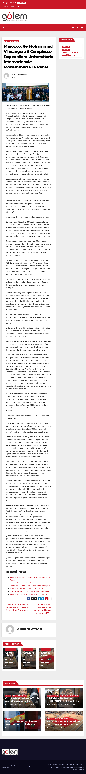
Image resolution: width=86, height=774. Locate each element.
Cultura (56, 695)
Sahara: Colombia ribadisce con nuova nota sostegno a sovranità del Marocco (63, 724)
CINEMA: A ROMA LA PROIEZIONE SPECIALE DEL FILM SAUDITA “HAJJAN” (63, 701)
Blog (67, 764)
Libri (62, 695)
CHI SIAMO (5, 6)
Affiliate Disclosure (58, 764)
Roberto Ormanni (20, 75)
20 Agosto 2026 (12, 704)
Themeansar (5, 768)
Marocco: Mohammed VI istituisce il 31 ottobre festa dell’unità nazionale (17, 607)
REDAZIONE (15, 6)
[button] (73, 27)
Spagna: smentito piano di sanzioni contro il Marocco (21, 723)
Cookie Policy (74, 764)
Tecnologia (66, 49)
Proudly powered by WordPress (11, 766)
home (82, 764)
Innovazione (66, 46)
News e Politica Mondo (11, 41)
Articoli (8, 695)
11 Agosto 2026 (54, 728)
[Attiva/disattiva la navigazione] (82, 27)
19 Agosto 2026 (54, 704)
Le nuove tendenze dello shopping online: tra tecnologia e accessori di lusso (66, 768)
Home (49, 764)
